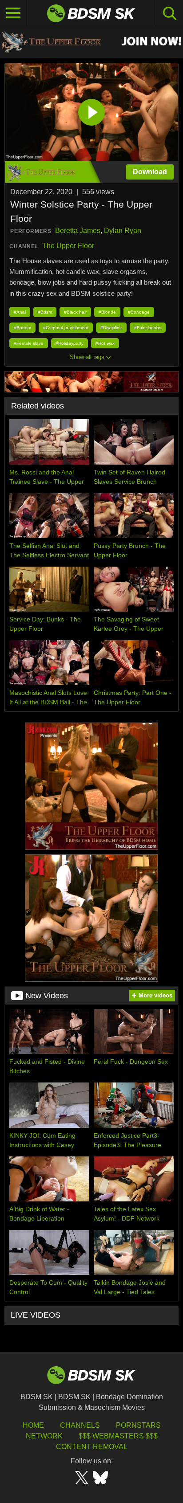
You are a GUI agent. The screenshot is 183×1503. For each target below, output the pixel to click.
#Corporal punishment (65, 327)
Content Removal (91, 1446)
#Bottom (22, 327)
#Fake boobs (147, 327)
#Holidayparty (70, 343)
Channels (80, 1425)
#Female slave (29, 343)
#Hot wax (105, 343)
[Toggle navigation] (13, 13)
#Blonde (107, 312)
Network (44, 1436)
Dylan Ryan (122, 230)
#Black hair (75, 312)
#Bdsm (45, 312)
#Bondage (139, 312)
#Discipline (111, 327)
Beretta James (77, 230)
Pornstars (138, 1425)
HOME (33, 1425)
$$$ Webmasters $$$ (118, 1436)
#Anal (20, 312)
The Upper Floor (68, 245)
